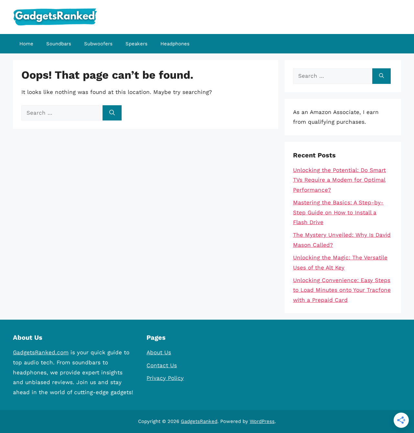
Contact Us (162, 365)
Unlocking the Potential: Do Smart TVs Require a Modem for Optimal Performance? (339, 180)
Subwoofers (98, 44)
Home (26, 44)
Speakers (136, 44)
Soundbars (58, 44)
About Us (159, 352)
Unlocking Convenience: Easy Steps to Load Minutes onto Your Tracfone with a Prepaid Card (342, 290)
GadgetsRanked (199, 421)
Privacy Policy (165, 378)
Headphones (175, 44)
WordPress (262, 421)
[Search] (112, 113)
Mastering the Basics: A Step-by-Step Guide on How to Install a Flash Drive (338, 212)
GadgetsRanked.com (41, 352)
